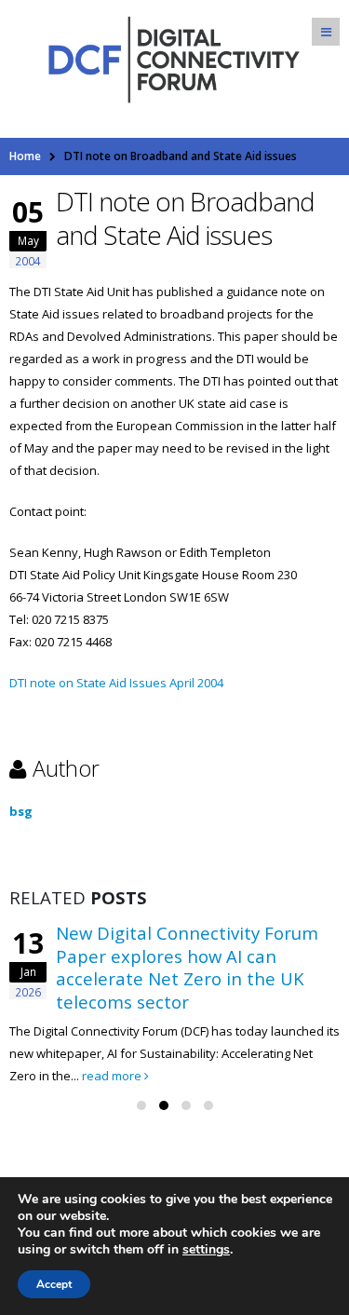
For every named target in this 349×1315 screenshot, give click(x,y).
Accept (54, 1284)
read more (113, 1075)
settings (206, 1249)
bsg (21, 811)
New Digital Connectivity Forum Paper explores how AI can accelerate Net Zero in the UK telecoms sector (187, 967)
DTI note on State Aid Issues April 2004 (116, 682)
